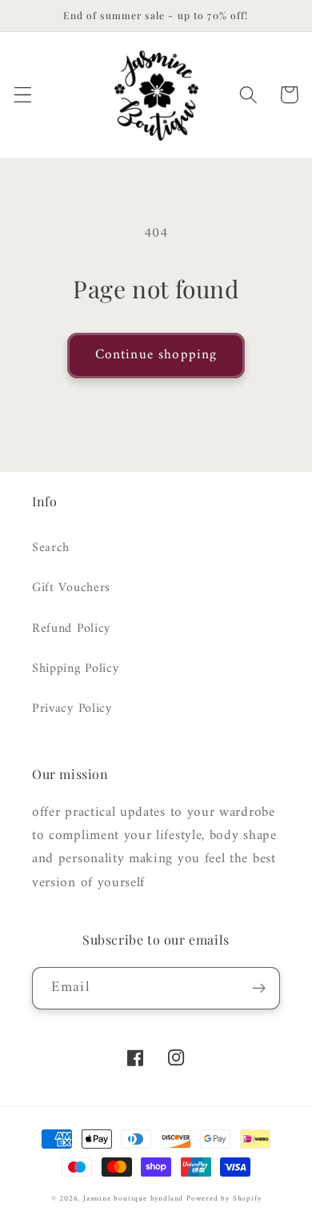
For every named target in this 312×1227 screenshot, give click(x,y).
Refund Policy (71, 628)
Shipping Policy (75, 668)
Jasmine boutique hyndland (133, 1198)
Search (51, 548)
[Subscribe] (258, 988)
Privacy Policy (72, 708)
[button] (22, 94)
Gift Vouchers (71, 588)
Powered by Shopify (224, 1198)
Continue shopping (156, 355)
